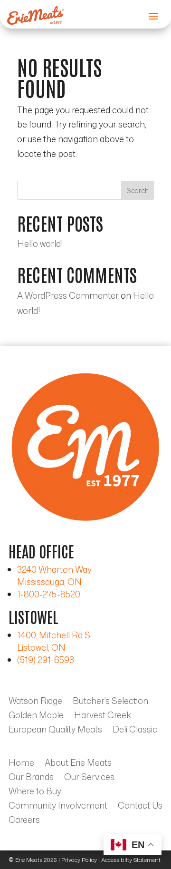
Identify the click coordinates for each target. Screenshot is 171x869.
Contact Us (140, 806)
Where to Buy (35, 792)
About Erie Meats (78, 764)
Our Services (89, 778)
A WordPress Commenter (68, 295)
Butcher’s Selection (110, 702)
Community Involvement (58, 806)
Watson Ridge (35, 702)
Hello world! (40, 243)
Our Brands (31, 778)
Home (21, 764)
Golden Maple (36, 716)
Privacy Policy (79, 860)
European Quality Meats (55, 730)
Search (137, 190)
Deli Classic (135, 730)
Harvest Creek (102, 716)
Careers (24, 821)
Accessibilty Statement (131, 860)
